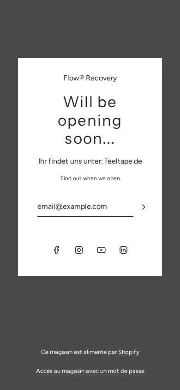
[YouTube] (101, 250)
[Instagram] (79, 250)
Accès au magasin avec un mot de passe (90, 370)
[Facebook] (57, 250)
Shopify (128, 351)
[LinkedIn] (123, 250)
